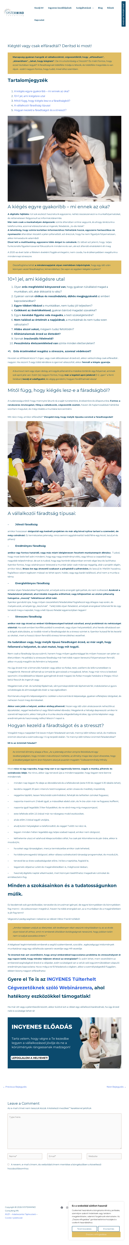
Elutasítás (108, 1229)
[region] (96, 1221)
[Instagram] (67, 1207)
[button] (92, 8)
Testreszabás (84, 1229)
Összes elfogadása (96, 1234)
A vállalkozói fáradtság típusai (32, 105)
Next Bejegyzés (116, 1087)
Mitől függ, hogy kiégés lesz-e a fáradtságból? (42, 100)
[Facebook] (62, 1207)
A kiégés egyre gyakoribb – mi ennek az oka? (41, 91)
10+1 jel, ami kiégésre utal (29, 96)
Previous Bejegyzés (15, 1087)
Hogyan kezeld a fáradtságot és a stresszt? (40, 110)
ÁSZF (7, 1214)
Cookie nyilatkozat (14, 1218)
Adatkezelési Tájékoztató (24, 1214)
